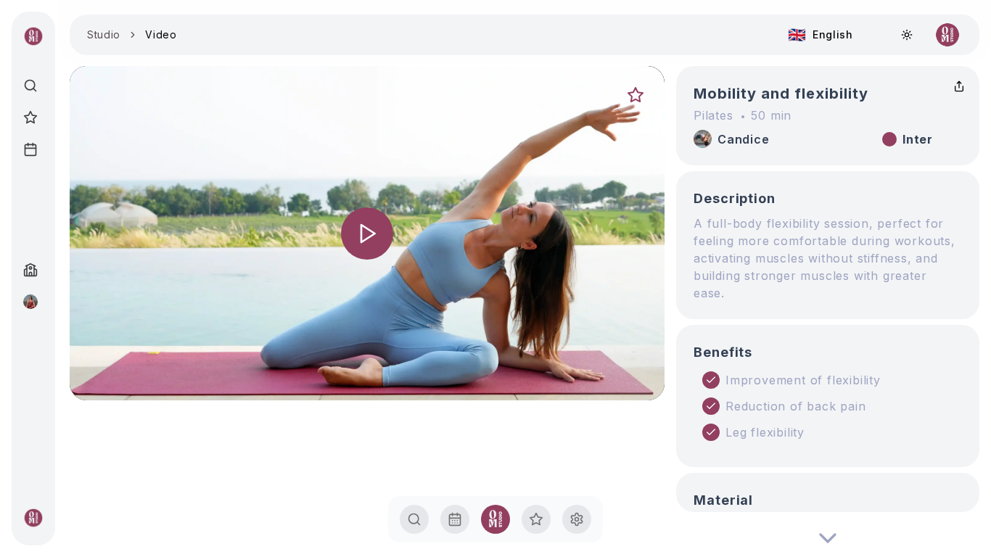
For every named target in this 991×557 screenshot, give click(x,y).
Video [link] (161, 34)
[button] (367, 233)
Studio (103, 34)
